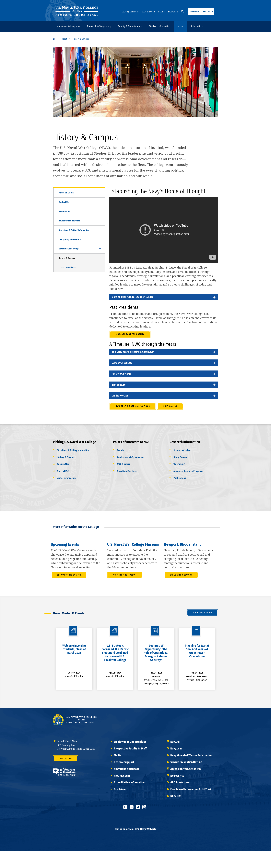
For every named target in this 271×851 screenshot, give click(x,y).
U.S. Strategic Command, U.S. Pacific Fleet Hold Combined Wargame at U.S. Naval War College (115, 653)
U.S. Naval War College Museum (133, 544)
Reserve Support (124, 762)
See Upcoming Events (69, 575)
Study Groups (180, 457)
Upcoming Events (65, 544)
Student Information (159, 26)
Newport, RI (64, 211)
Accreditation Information (129, 782)
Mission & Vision (66, 192)
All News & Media (202, 613)
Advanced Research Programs (188, 471)
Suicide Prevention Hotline (186, 762)
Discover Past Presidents (130, 334)
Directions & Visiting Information (74, 230)
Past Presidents (68, 267)
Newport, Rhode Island (183, 544)
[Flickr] (126, 808)
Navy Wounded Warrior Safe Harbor (191, 755)
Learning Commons (130, 11)
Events (120, 450)
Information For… (200, 11)
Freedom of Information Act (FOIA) (190, 789)
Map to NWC (63, 471)
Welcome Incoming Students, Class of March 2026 (74, 649)
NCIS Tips (176, 796)
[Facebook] (132, 808)
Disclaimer (120, 789)
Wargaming (179, 464)
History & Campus (67, 258)
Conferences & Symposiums (130, 457)
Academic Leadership (69, 248)
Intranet (161, 11)
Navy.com (176, 748)
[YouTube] (145, 808)
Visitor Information (66, 478)
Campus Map (63, 464)
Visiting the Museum (124, 575)
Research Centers (182, 450)
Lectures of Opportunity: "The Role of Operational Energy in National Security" (156, 653)
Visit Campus (170, 406)
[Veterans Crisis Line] (64, 774)
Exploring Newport (181, 575)
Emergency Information (70, 239)
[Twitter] (139, 808)
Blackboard (173, 11)
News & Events (148, 11)
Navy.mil (175, 741)
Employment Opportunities (130, 741)
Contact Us (64, 202)
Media (117, 755)
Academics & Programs (68, 26)
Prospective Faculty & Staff (130, 748)
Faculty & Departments (130, 26)
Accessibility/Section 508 (186, 769)
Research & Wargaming (99, 26)
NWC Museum (123, 464)
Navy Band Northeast (127, 471)
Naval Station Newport (69, 220)
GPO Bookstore (179, 782)
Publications (197, 26)
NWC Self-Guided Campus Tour (132, 406)
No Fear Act (177, 775)
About (180, 26)
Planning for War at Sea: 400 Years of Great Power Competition (197, 651)
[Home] (54, 39)
